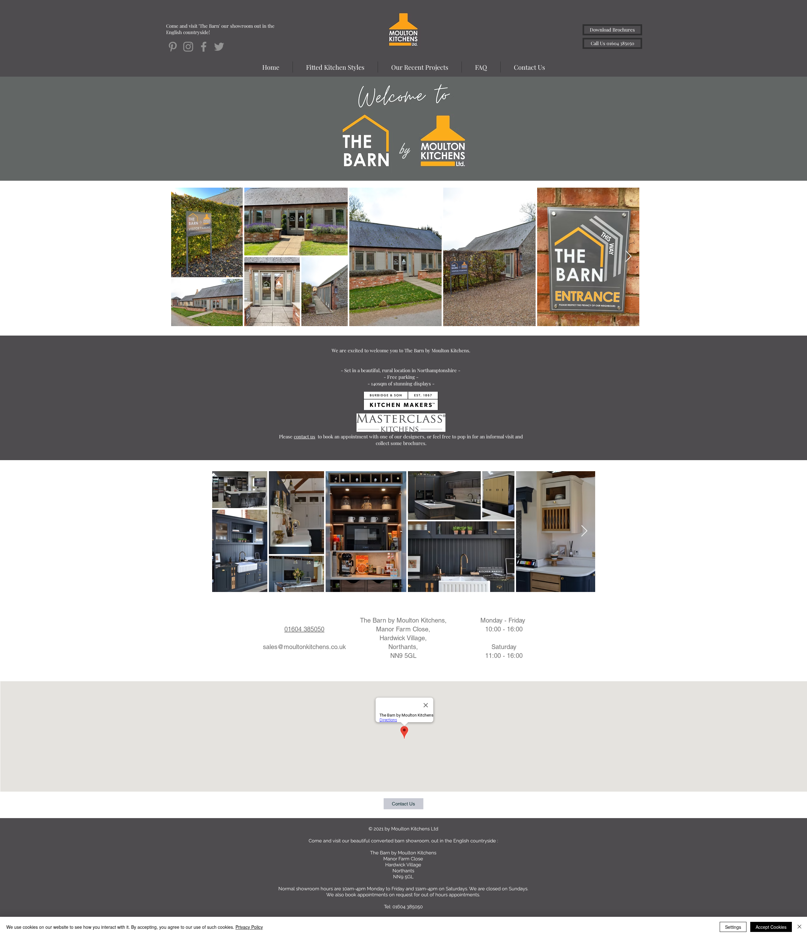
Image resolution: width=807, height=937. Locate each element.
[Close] (799, 927)
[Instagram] (188, 46)
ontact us (305, 436)
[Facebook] (203, 46)
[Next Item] (628, 256)
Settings (733, 927)
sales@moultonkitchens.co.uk (304, 647)
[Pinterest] (172, 46)
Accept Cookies (771, 927)
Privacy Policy (249, 927)
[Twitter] (219, 46)
